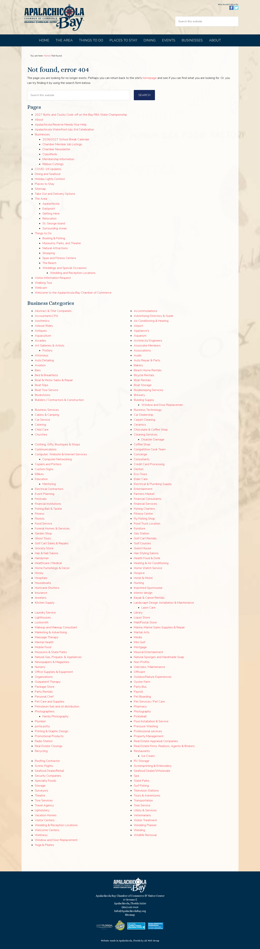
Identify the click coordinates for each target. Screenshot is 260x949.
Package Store (44, 687)
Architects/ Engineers (148, 341)
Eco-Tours (140, 474)
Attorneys (41, 355)
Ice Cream (148, 756)
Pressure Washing (146, 726)
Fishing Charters (144, 509)
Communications (46, 449)
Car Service (42, 420)
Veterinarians (142, 815)
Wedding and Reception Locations (73, 273)
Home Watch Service (148, 568)
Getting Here (51, 213)
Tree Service (142, 805)
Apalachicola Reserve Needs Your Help (61, 124)
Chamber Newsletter (56, 149)
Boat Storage (143, 385)
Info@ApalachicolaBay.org (130, 910)
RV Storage (141, 761)
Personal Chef (44, 697)
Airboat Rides (44, 326)
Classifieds (49, 154)
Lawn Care (148, 608)
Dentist (139, 469)
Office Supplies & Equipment (54, 672)
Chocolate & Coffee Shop (151, 430)
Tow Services (44, 800)
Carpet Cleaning (144, 420)
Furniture (139, 528)
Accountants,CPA (46, 316)
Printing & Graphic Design (51, 731)
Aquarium (140, 336)
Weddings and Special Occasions (64, 268)
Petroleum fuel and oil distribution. (57, 706)
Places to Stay (44, 184)
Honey (39, 573)
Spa (136, 776)
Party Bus (140, 687)
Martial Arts (141, 632)
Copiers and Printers (48, 464)
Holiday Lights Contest (50, 179)
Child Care (42, 430)
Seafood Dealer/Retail (49, 771)
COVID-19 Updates (48, 169)
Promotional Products (49, 736)
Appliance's (141, 331)
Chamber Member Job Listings (62, 144)
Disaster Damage (152, 439)
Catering (40, 425)
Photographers (44, 711)
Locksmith (41, 622)
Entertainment (143, 489)
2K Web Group (151, 940)
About (39, 120)
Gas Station (141, 533)
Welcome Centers (47, 830)
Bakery (138, 365)
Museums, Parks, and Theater (61, 243)
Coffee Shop (142, 444)
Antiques (41, 331)
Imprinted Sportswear (148, 588)
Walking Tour (43, 283)
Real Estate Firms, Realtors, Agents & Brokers (164, 746)
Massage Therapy (46, 637)
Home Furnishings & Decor (52, 568)
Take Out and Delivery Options (55, 194)
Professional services (148, 731)
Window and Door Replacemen (162, 405)
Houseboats (43, 583)
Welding (139, 830)
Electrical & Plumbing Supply (153, 484)
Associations (142, 350)
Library (138, 612)
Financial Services (145, 504)
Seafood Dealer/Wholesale (152, 771)
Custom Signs (44, 469)
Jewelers (40, 598)
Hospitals (41, 578)
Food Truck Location (147, 523)
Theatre (40, 795)
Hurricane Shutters (47, 588)
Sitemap (40, 189)
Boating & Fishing (53, 238)
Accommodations (145, 311)
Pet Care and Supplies (49, 701)
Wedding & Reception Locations (56, 825)
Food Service (43, 523)
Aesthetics (42, 321)
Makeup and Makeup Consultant (56, 627)
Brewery (139, 395)
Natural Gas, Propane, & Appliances (58, 657)
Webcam (41, 288)
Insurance (41, 593)
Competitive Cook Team (150, 449)
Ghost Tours (43, 538)
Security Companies (48, 776)
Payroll (138, 692)
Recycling (41, 751)
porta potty (42, 726)
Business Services (47, 410)
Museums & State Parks (51, 652)
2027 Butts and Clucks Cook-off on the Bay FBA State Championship (81, 115)
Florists (40, 519)
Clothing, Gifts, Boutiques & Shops (57, 444)
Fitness (39, 514)
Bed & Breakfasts (46, 375)
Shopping (48, 253)
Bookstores (42, 395)
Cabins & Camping (47, 415)
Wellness (41, 835)
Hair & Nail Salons (46, 553)
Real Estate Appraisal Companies (156, 741)
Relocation (49, 218)
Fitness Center (143, 514)
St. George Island (53, 223)
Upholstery (42, 810)
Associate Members (147, 345)
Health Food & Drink (147, 558)
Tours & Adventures (147, 795)
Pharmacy (140, 706)
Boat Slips (41, 385)
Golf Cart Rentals (145, 538)
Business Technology (148, 410)
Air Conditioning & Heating (151, 321)
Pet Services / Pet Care (149, 701)
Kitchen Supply (44, 603)
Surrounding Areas (54, 228)
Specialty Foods (45, 781)
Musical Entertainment (148, 652)
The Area (41, 199)
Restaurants (142, 751)
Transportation (143, 800)
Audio (138, 355)
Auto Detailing (44, 360)
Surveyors (41, 790)
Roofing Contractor (47, 761)
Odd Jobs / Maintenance (149, 667)
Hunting (139, 583)
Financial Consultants (147, 499)
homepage (150, 78)
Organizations (44, 677)
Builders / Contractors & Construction (59, 400)
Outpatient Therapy (48, 682)
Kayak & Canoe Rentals (149, 598)
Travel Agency (44, 805)
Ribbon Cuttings (53, 164)
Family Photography (55, 716)
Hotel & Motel (143, 578)
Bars (38, 370)
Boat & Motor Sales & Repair (54, 380)
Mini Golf (139, 642)
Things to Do (43, 233)
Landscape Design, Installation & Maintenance (164, 603)
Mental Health (44, 642)
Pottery (47, 350)
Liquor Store (142, 617)
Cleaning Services (145, 434)
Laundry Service (45, 612)
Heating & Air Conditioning (151, 563)
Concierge (140, 454)
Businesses (42, 134)
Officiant (139, 672)
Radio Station (44, 741)
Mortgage (140, 647)
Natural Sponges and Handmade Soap (159, 657)
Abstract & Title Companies (53, 311)
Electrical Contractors (49, 489)
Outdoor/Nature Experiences (152, 677)
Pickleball (140, 716)
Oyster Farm (142, 682)
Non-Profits (141, 662)
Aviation (40, 365)
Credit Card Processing (149, 464)
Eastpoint (48, 209)
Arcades (40, 341)
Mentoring (49, 484)
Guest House (142, 548)
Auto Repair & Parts (147, 360)
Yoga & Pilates (44, 845)
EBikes (39, 474)
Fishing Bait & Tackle (48, 509)
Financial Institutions (48, 504)
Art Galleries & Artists (49, 345)
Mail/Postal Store (145, 622)
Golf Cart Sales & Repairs (52, 543)
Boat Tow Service (46, 390)
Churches (41, 434)
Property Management (148, 736)
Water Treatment (145, 820)
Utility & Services (145, 810)
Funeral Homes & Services (52, 528)
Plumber (40, 721)
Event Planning (44, 494)
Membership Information (58, 159)
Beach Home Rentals (148, 370)
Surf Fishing (141, 786)
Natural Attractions (55, 248)
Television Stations (146, 790)
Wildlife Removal (145, 835)
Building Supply (144, 400)
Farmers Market (144, 494)
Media (138, 637)
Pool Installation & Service (151, 721)
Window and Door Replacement (56, 840)
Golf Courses (142, 543)
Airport (138, 326)
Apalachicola (50, 204)
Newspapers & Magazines (52, 662)
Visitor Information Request (53, 278)
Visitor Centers (45, 820)
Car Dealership (143, 415)
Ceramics (140, 425)
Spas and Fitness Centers (59, 258)
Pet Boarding (142, 697)
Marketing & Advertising (51, 632)
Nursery (40, 667)
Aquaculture (43, 336)
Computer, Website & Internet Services (61, 454)
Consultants (142, 459)
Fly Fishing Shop (144, 519)
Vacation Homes (46, 815)
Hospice (139, 573)
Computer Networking (57, 459)
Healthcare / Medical (48, 563)
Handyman (42, 558)
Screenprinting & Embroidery (152, 766)
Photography (142, 711)
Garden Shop (43, 533)
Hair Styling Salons (146, 553)
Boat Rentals (142, 380)
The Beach (49, 263)
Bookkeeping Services (148, 390)
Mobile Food (43, 647)
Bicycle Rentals (144, 375)
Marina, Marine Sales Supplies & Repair (159, 627)
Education (41, 479)
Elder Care (141, 479)
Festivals (41, 499)
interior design (143, 593)
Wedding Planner (145, 825)
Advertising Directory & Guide (153, 316)
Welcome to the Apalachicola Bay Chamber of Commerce (73, 293)
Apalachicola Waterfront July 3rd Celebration (64, 129)
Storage (40, 786)
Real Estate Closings (48, 746)
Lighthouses (43, 617)
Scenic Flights (44, 766)
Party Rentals (44, 692)
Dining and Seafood (47, 174)
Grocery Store (44, 548)
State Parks (141, 781)
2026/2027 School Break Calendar (65, 139)
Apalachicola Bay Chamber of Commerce (54, 17)
